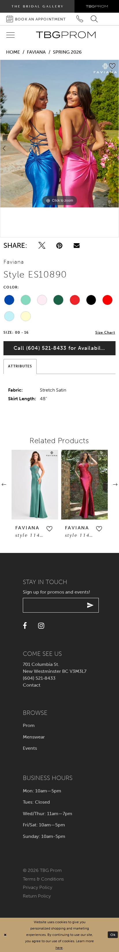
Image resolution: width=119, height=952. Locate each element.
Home (13, 52)
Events (30, 748)
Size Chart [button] (105, 332)
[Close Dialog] (5, 935)
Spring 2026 (67, 52)
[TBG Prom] (66, 34)
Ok (113, 934)
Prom (29, 725)
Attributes (20, 366)
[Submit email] (90, 605)
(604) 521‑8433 (39, 678)
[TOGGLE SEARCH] (94, 19)
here (59, 947)
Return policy (37, 896)
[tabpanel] (59, 134)
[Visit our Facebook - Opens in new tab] (25, 625)
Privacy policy (37, 887)
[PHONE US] (80, 19)
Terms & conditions (43, 879)
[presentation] (35, 484)
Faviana (36, 52)
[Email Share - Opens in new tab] (77, 245)
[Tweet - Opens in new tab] (41, 245)
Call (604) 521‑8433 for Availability (60, 348)
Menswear (34, 737)
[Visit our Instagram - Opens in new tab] (41, 625)
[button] (49, 529)
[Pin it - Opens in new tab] (59, 245)
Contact (31, 685)
